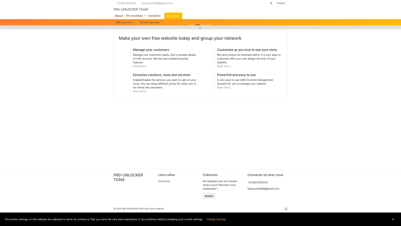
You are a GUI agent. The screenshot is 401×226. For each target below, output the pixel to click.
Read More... (140, 66)
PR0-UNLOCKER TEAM (131, 9)
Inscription (154, 15)
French (281, 3)
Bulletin (209, 196)
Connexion (173, 15)
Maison (119, 15)
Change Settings (216, 219)
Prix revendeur (135, 15)
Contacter (164, 181)
